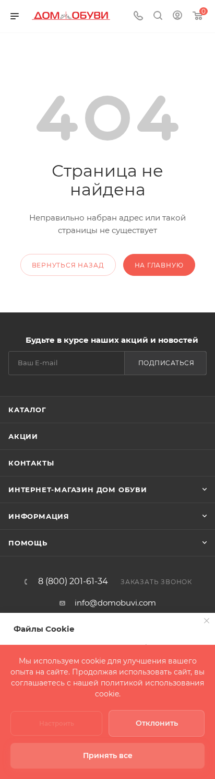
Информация (38, 516)
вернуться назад (68, 265)
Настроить (56, 723)
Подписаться (166, 363)
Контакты (31, 463)
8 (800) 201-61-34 (73, 581)
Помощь (27, 543)
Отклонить (157, 723)
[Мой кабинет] (177, 16)
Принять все (108, 755)
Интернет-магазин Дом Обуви (77, 489)
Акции (23, 436)
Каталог (27, 409)
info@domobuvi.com (115, 603)
